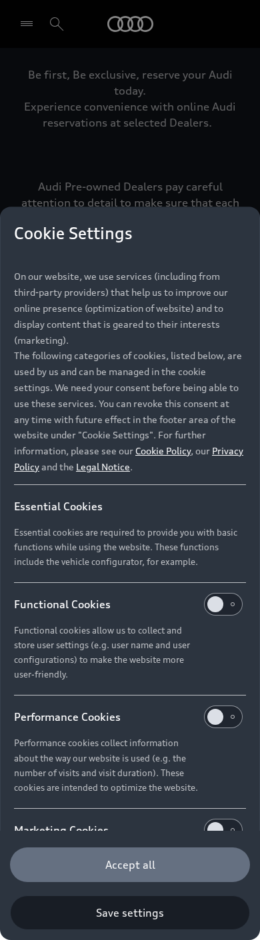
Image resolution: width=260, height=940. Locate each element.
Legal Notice (103, 466)
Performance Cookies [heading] (67, 716)
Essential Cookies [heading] (58, 506)
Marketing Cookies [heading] (61, 830)
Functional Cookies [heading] (62, 604)
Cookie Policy (163, 450)
